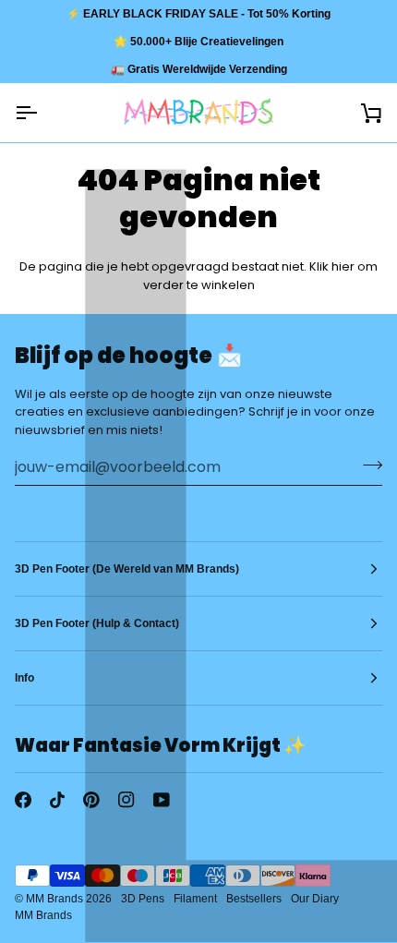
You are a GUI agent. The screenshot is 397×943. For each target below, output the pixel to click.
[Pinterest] (91, 800)
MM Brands (54, 898)
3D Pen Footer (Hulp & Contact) (97, 623)
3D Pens (142, 898)
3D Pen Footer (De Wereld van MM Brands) (127, 568)
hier (343, 266)
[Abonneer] (367, 464)
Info (24, 677)
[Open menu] (42, 112)
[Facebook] (23, 800)
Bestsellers (254, 898)
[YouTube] (161, 800)
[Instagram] (126, 800)
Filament (195, 898)
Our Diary (315, 898)
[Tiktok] (57, 800)
